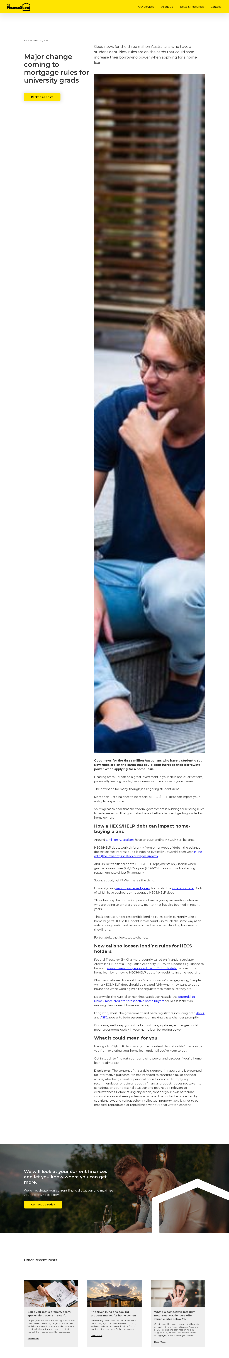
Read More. (33, 1338)
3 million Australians (120, 839)
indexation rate (183, 888)
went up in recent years (132, 888)
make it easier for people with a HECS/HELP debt (142, 968)
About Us (167, 6)
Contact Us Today (43, 1204)
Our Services (146, 6)
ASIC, (104, 1017)
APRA (200, 1013)
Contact (216, 6)
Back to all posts (42, 97)
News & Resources (192, 6)
